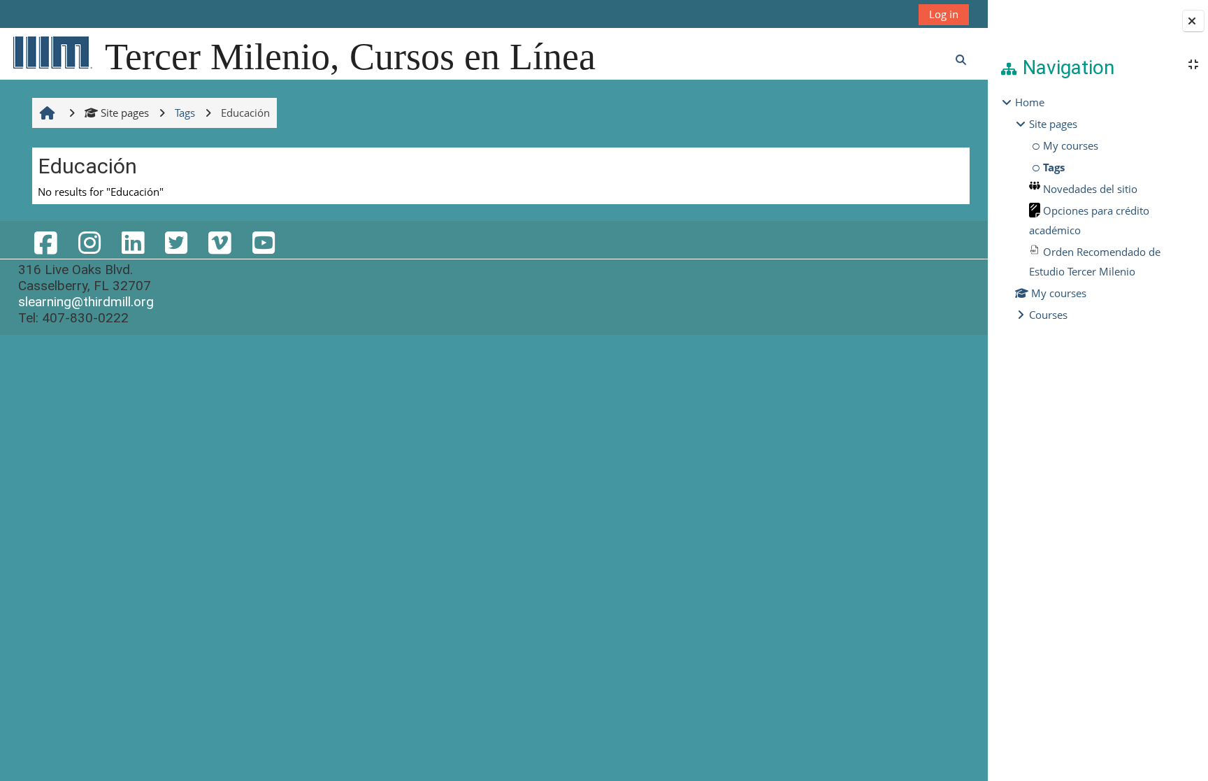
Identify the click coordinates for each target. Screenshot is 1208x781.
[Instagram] (88, 242)
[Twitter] (176, 242)
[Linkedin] (132, 242)
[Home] (52, 52)
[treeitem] (1097, 208)
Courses (1048, 315)
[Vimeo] (219, 242)
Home (1029, 102)
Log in (943, 14)
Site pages (125, 113)
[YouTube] (263, 242)
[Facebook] (45, 242)
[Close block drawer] (1193, 21)
